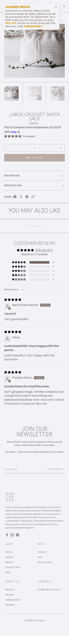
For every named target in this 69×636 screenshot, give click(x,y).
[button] (59, 6)
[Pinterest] (17, 534)
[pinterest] (27, 197)
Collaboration (12, 599)
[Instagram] (12, 534)
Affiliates (10, 604)
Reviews (9, 594)
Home (8, 552)
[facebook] (15, 197)
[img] (12, 300)
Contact (42, 552)
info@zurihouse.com (49, 589)
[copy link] (33, 197)
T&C (40, 557)
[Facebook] (6, 534)
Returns (9, 562)
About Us (10, 589)
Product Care (12, 567)
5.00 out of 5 (43, 250)
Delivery (9, 557)
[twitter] (21, 197)
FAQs (8, 572)
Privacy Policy (45, 562)
